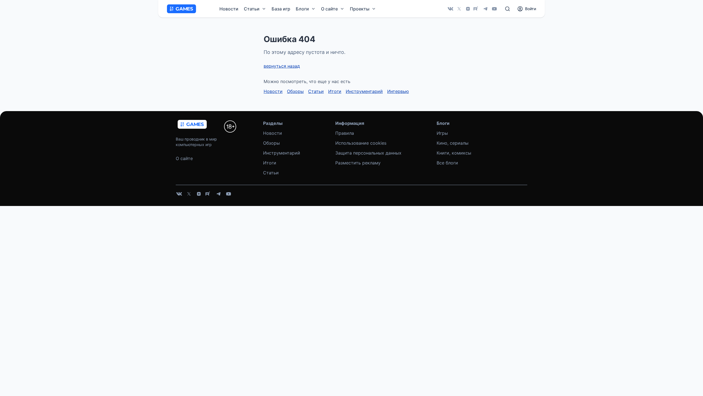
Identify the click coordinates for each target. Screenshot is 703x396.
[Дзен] (468, 9)
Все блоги (447, 163)
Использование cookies (360, 143)
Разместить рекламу (358, 163)
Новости (228, 9)
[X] (459, 9)
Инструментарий (364, 91)
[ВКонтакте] (450, 9)
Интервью (398, 91)
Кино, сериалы (452, 143)
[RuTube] (476, 9)
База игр (281, 9)
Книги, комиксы (454, 153)
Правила (344, 133)
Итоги (334, 91)
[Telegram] (485, 9)
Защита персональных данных (368, 153)
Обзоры (295, 91)
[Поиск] (507, 8)
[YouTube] (494, 9)
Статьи (316, 91)
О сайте (184, 158)
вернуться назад (282, 66)
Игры (442, 133)
